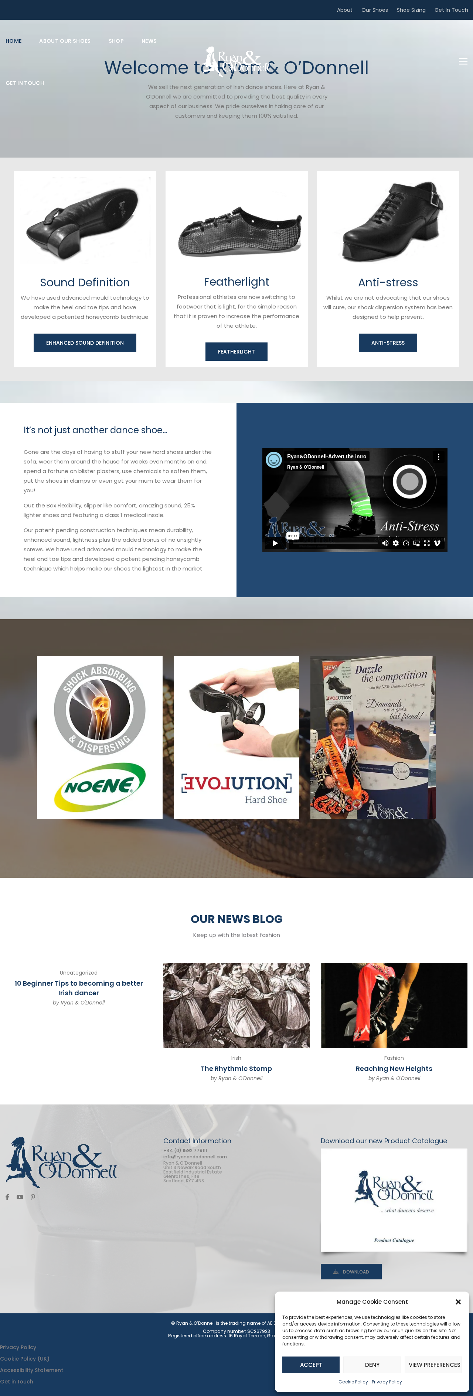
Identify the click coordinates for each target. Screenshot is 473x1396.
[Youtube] (20, 1197)
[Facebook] (7, 1197)
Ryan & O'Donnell (83, 1002)
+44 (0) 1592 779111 (185, 1150)
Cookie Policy (353, 1382)
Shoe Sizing (411, 10)
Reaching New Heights (394, 1068)
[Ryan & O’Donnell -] (236, 61)
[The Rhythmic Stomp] (236, 1005)
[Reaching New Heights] (394, 1005)
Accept (311, 1365)
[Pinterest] (33, 1197)
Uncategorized (79, 972)
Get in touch (16, 1381)
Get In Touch (451, 10)
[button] (458, 1302)
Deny (372, 1365)
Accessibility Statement (31, 1370)
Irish (236, 1058)
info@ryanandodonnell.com (195, 1157)
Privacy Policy (387, 1382)
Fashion (394, 1058)
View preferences (434, 1365)
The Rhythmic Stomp (236, 1068)
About (345, 10)
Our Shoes (374, 10)
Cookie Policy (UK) (25, 1358)
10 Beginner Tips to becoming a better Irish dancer (79, 988)
